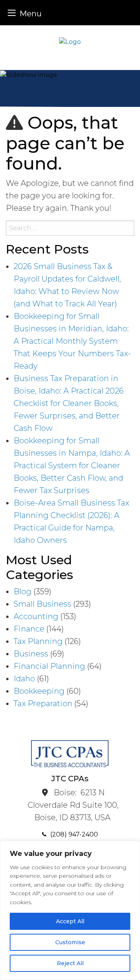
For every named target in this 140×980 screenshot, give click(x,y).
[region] (70, 910)
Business (31, 653)
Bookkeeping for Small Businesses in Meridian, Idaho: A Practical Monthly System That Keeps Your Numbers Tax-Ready (72, 341)
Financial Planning (49, 666)
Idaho (24, 678)
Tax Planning (38, 641)
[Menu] (12, 13)
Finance (29, 629)
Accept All (70, 921)
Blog (23, 591)
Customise (70, 942)
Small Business (42, 604)
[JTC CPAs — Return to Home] (70, 41)
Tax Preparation (43, 703)
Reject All (70, 963)
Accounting (36, 616)
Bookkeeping (39, 691)
